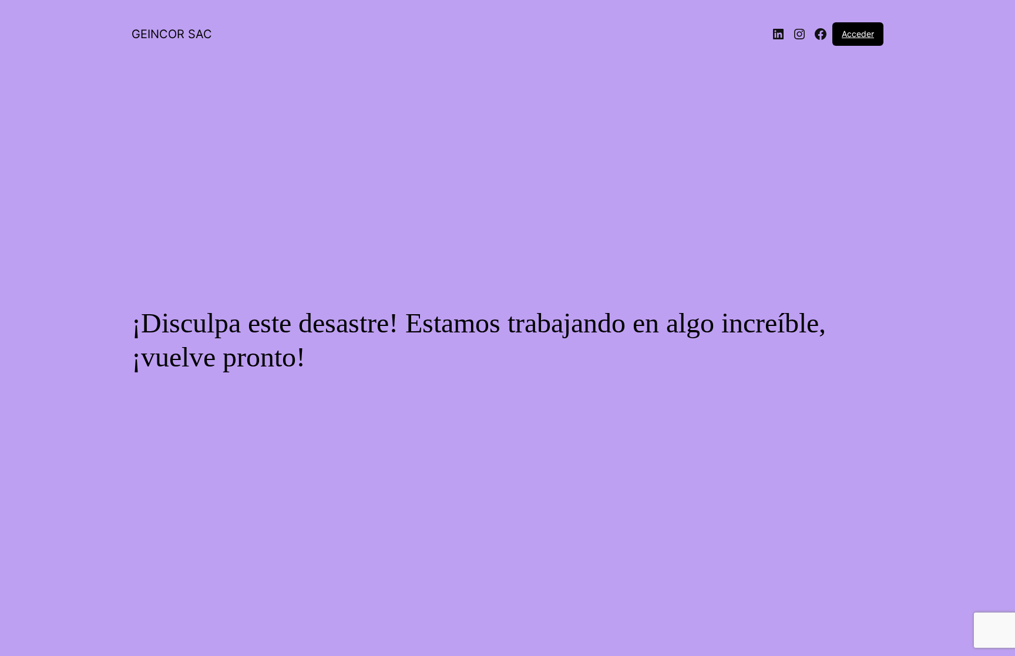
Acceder (858, 34)
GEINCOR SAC (172, 34)
